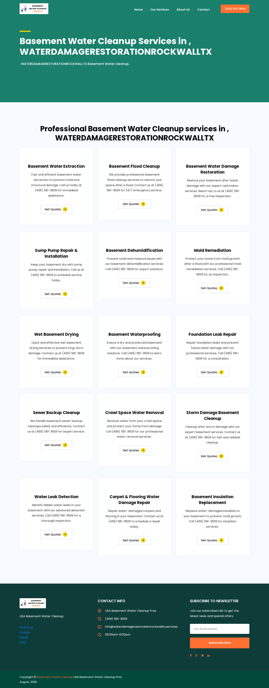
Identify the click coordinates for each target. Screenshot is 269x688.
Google (25, 632)
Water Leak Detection (56, 497)
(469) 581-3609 (235, 9)
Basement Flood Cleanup (134, 166)
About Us (183, 10)
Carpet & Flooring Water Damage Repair (134, 499)
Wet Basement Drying (56, 334)
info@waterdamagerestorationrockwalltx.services (141, 627)
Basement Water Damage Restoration (212, 169)
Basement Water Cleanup (55, 677)
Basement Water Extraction (56, 166)
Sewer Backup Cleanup (56, 413)
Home (138, 10)
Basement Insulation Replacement (212, 499)
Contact (203, 10)
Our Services (159, 10)
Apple (24, 637)
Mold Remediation (212, 250)
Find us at (26, 627)
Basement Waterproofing (134, 334)
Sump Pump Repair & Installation (56, 253)
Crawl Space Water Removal (134, 413)
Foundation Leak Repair (212, 334)
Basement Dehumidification (134, 250)
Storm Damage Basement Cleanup (212, 415)
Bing (23, 642)
